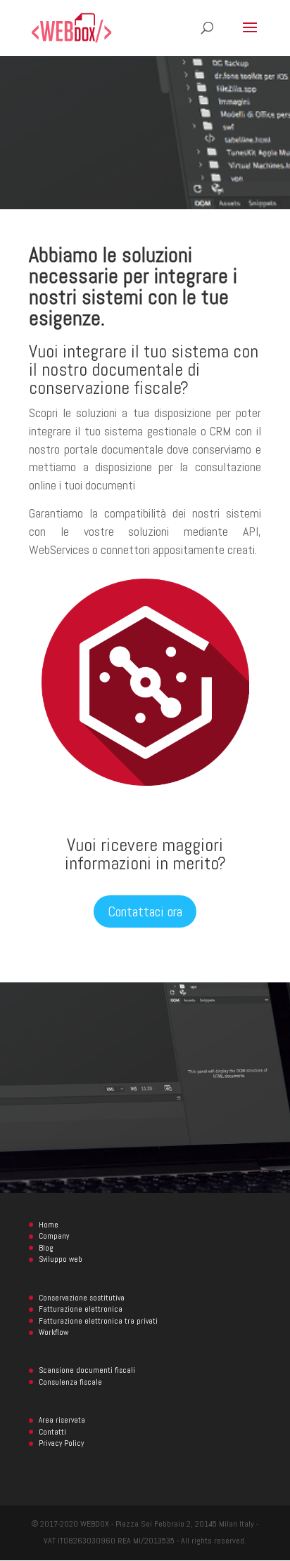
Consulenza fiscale (70, 1382)
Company (54, 1236)
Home (48, 1225)
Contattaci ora (145, 911)
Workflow (53, 1332)
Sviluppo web (60, 1259)
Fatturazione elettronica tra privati (98, 1321)
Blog (46, 1248)
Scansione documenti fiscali (87, 1370)
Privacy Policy (61, 1443)
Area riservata (62, 1420)
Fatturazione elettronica (80, 1309)
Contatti (52, 1432)
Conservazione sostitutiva (82, 1298)
